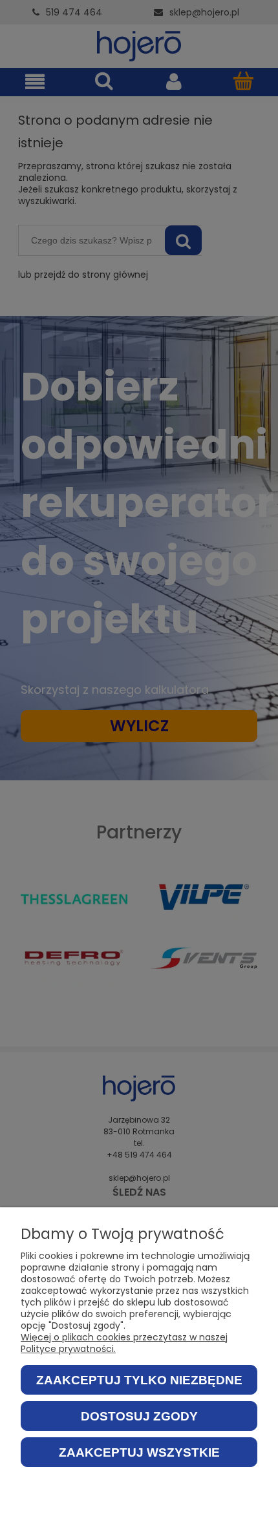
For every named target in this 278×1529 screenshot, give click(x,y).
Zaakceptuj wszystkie (139, 1452)
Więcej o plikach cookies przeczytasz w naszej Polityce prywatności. (124, 1343)
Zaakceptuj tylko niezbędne (139, 1380)
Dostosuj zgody (139, 1416)
